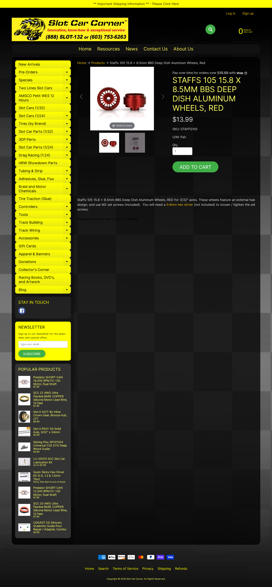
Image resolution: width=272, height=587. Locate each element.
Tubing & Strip (45, 172)
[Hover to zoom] (122, 98)
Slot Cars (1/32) (32, 108)
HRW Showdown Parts (38, 163)
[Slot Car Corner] (70, 29)
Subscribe (32, 354)
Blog (45, 291)
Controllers (45, 208)
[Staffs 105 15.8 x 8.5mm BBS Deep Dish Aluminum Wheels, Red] (109, 142)
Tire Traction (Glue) (35, 199)
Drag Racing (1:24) (45, 156)
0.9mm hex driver (179, 205)
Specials (45, 81)
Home (85, 49)
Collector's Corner (34, 270)
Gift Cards (27, 246)
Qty (175, 145)
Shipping (164, 569)
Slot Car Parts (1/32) (45, 132)
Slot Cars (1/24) (45, 117)
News (132, 49)
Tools (45, 215)
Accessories (45, 239)
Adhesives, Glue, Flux (45, 180)
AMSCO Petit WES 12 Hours (45, 98)
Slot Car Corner (135, 578)
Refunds (181, 569)
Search (103, 569)
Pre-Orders (45, 73)
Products (98, 63)
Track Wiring (45, 231)
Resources (108, 49)
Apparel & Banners (34, 254)
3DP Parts (45, 140)
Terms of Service (125, 569)
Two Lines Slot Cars (45, 89)
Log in (230, 13)
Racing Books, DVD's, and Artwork (37, 279)
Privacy (148, 569)
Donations (45, 263)
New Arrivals (29, 64)
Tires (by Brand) (45, 124)
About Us (183, 49)
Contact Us (156, 49)
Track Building (45, 223)
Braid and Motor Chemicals (45, 188)
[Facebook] (21, 310)
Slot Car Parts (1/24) (45, 148)
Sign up (248, 13)
